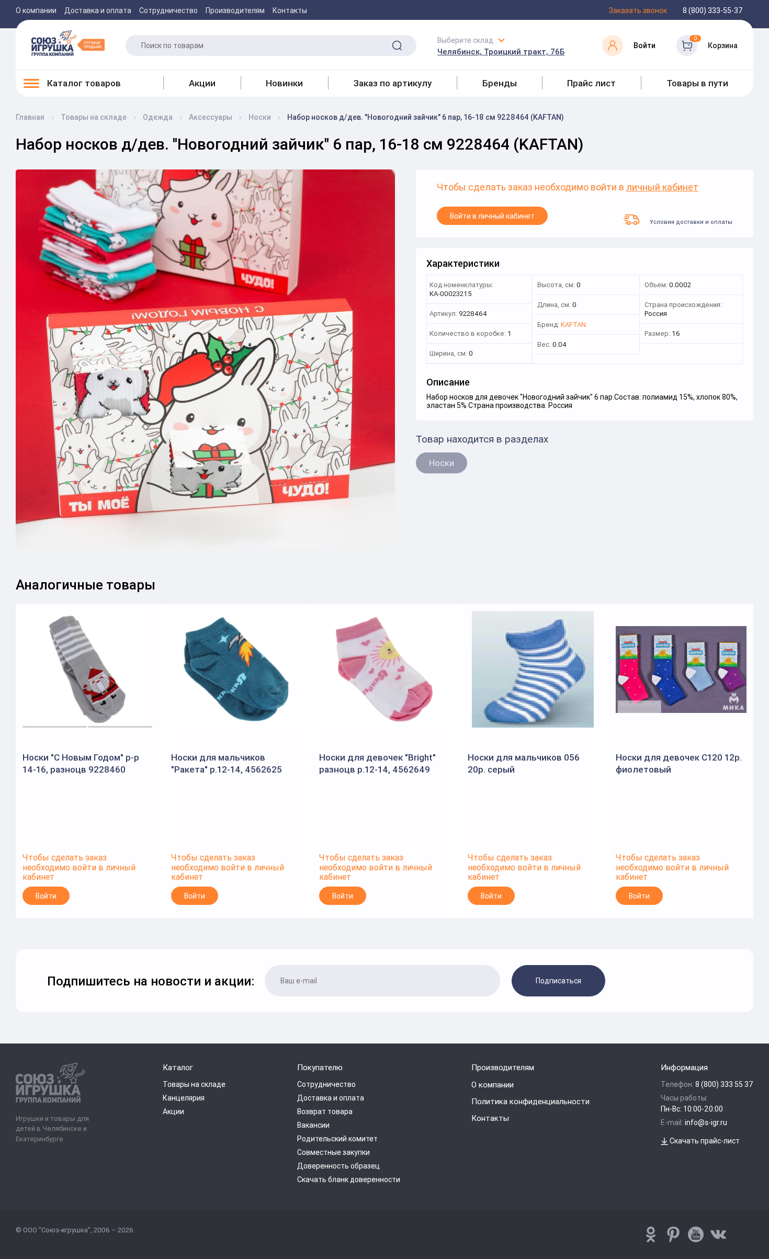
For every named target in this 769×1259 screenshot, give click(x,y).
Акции (202, 83)
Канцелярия (184, 1098)
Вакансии (313, 1125)
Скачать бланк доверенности (348, 1179)
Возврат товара (325, 1111)
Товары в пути (697, 83)
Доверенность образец (338, 1166)
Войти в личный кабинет (492, 216)
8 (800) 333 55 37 (724, 1084)
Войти (46, 896)
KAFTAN (573, 325)
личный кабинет (662, 187)
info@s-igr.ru (706, 1122)
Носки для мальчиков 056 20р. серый (524, 763)
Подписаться (558, 980)
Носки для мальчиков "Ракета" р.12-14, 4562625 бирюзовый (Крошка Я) (226, 763)
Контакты (290, 10)
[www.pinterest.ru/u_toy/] (651, 1234)
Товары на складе (194, 1084)
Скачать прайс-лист (704, 1141)
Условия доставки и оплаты (691, 221)
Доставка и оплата (97, 10)
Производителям (235, 10)
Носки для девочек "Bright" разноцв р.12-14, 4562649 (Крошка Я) (377, 763)
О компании (36, 10)
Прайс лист (591, 83)
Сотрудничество (168, 10)
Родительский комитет (337, 1139)
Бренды (499, 83)
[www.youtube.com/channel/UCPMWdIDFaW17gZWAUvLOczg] (696, 1234)
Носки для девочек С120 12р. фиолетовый (679, 763)
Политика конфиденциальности (530, 1101)
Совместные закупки (333, 1152)
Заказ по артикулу (393, 83)
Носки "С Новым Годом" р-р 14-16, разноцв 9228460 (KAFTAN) (80, 763)
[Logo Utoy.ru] (68, 43)
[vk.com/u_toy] (718, 1234)
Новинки (284, 83)
